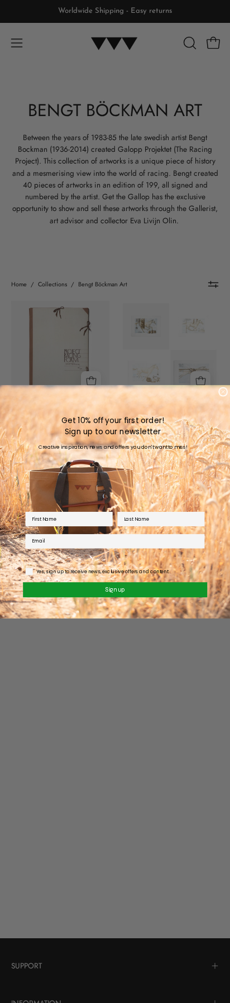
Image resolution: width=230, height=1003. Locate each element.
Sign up (114, 589)
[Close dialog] (223, 392)
